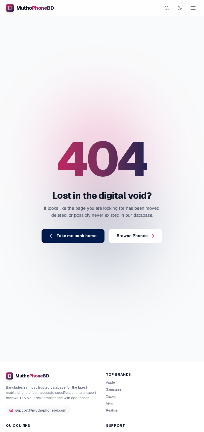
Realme (112, 410)
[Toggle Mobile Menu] (193, 8)
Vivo (109, 403)
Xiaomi (111, 396)
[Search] (166, 7)
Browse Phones (132, 235)
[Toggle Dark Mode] (179, 7)
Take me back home (76, 235)
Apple (110, 382)
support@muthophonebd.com (40, 410)
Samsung (113, 389)
